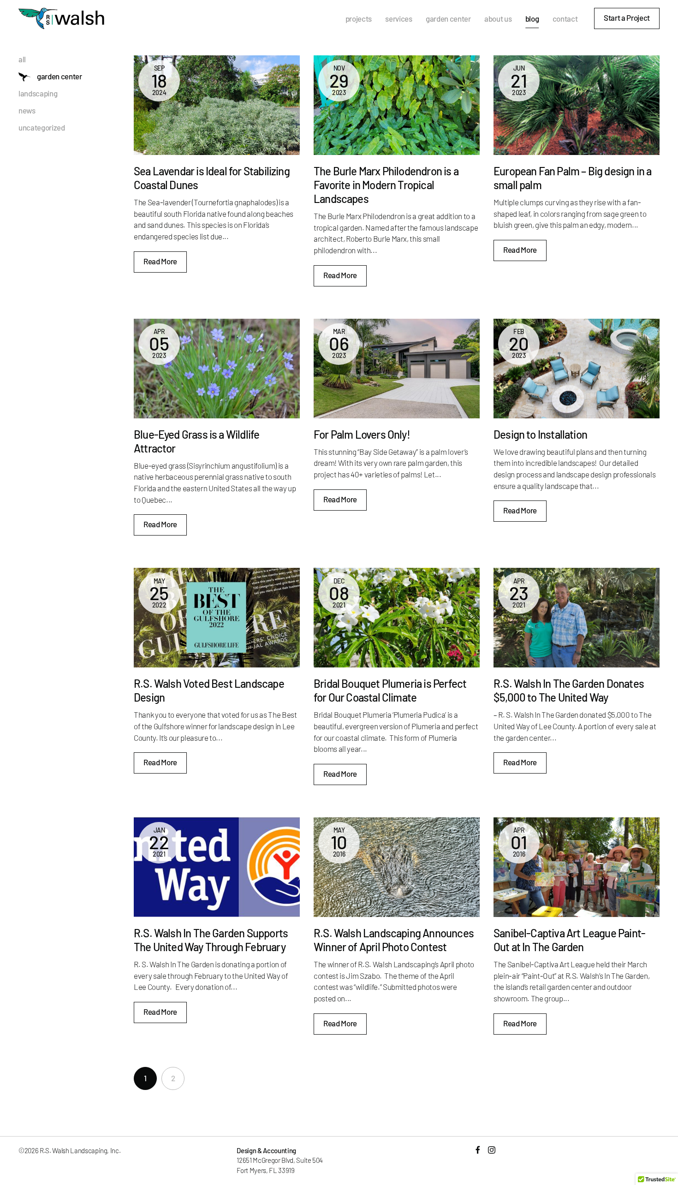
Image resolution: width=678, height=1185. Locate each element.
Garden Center (59, 76)
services (398, 18)
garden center (448, 18)
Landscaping (37, 93)
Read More (160, 261)
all (22, 59)
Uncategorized (41, 127)
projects (358, 18)
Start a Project (627, 17)
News (27, 110)
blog (532, 18)
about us (497, 18)
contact (565, 18)
